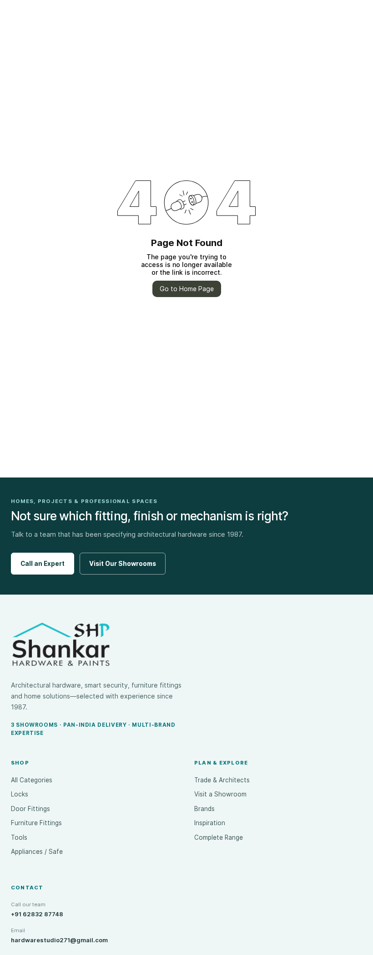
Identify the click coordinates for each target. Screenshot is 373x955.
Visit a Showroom (220, 794)
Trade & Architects (222, 780)
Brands (204, 808)
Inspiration (209, 823)
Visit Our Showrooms (122, 563)
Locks (19, 794)
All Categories (31, 780)
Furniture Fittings (36, 823)
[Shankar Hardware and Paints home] (61, 644)
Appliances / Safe (37, 851)
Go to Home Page (187, 289)
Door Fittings (30, 808)
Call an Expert (42, 563)
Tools (19, 837)
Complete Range (218, 837)
